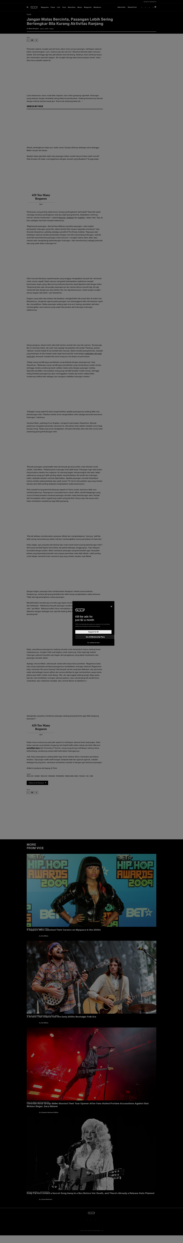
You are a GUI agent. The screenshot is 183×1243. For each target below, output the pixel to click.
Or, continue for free (93, 642)
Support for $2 (93, 632)
